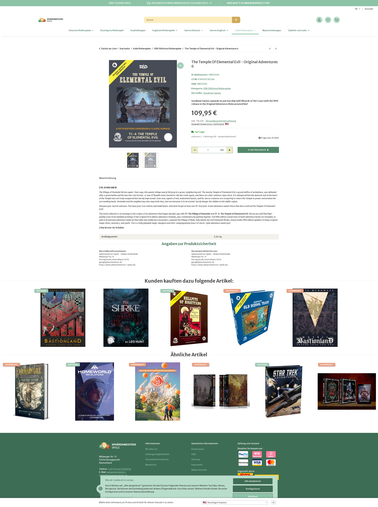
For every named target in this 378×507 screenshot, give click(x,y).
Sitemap (195, 459)
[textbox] (235, 502)
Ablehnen (253, 496)
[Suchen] (236, 20)
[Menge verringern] (195, 150)
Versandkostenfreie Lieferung (221, 121)
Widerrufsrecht (199, 470)
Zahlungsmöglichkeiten (157, 454)
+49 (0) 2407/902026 (119, 469)
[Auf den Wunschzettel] (180, 65)
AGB (193, 454)
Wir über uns (151, 449)
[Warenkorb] (336, 20)
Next (369, 391)
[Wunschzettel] (328, 20)
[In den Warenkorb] (101, 58)
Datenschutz (126, 497)
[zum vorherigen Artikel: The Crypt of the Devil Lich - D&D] (270, 49)
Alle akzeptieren (253, 481)
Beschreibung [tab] (107, 178)
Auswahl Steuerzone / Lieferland (207, 124)
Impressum (111, 497)
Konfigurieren (253, 489)
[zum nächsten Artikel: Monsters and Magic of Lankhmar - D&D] (276, 49)
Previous (9, 391)
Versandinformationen (157, 459)
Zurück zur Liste (109, 48)
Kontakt (369, 9)
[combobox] (235, 502)
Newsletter (151, 464)
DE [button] (356, 9)
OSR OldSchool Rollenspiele (217, 88)
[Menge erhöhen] (229, 150)
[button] (319, 20)
